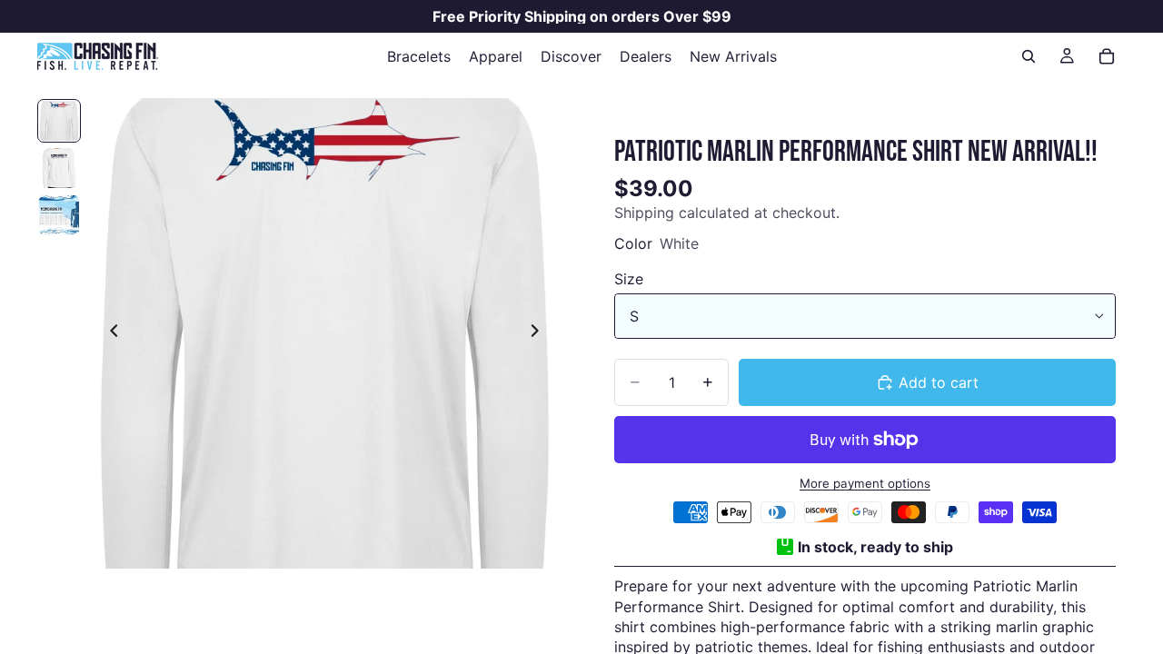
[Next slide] (540, 333)
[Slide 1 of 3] (59, 121)
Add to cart (939, 382)
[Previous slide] (109, 333)
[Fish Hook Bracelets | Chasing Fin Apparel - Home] (97, 56)
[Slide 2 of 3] (59, 168)
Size (628, 279)
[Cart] (1107, 56)
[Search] (1029, 56)
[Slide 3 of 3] (59, 215)
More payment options (865, 483)
